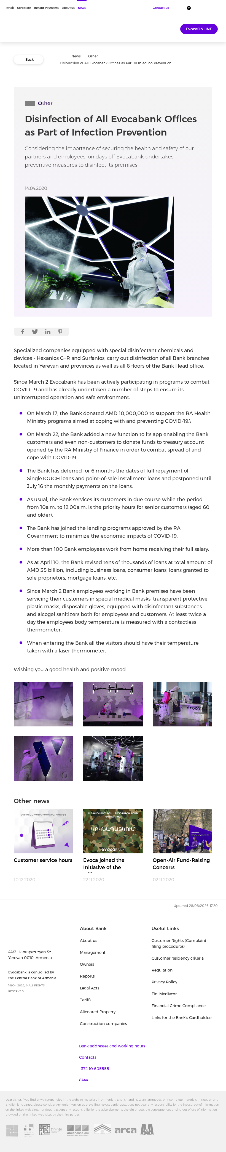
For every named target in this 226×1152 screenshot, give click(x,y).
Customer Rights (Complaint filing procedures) (179, 943)
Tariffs (85, 999)
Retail (10, 8)
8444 (83, 1079)
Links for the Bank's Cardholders (182, 1017)
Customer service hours (43, 860)
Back (29, 59)
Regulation (162, 970)
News (82, 8)
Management (93, 952)
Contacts (87, 1057)
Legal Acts (89, 988)
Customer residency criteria (178, 958)
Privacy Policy (164, 982)
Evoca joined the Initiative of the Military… (104, 865)
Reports (87, 976)
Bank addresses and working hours (112, 1046)
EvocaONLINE (199, 28)
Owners (87, 964)
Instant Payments (46, 8)
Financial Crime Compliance (179, 1005)
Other (93, 56)
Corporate (24, 8)
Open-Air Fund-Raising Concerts (181, 863)
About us (68, 8)
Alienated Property (97, 1011)
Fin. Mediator (164, 993)
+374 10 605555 (94, 1068)
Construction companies (103, 1023)
